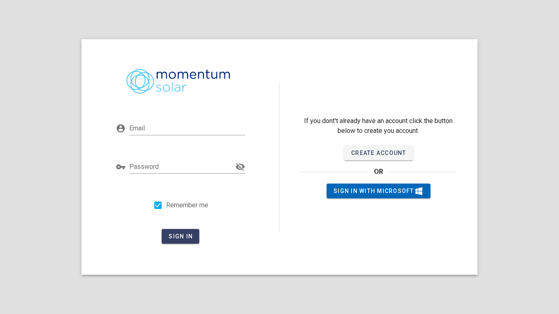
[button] (240, 167)
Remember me (187, 205)
